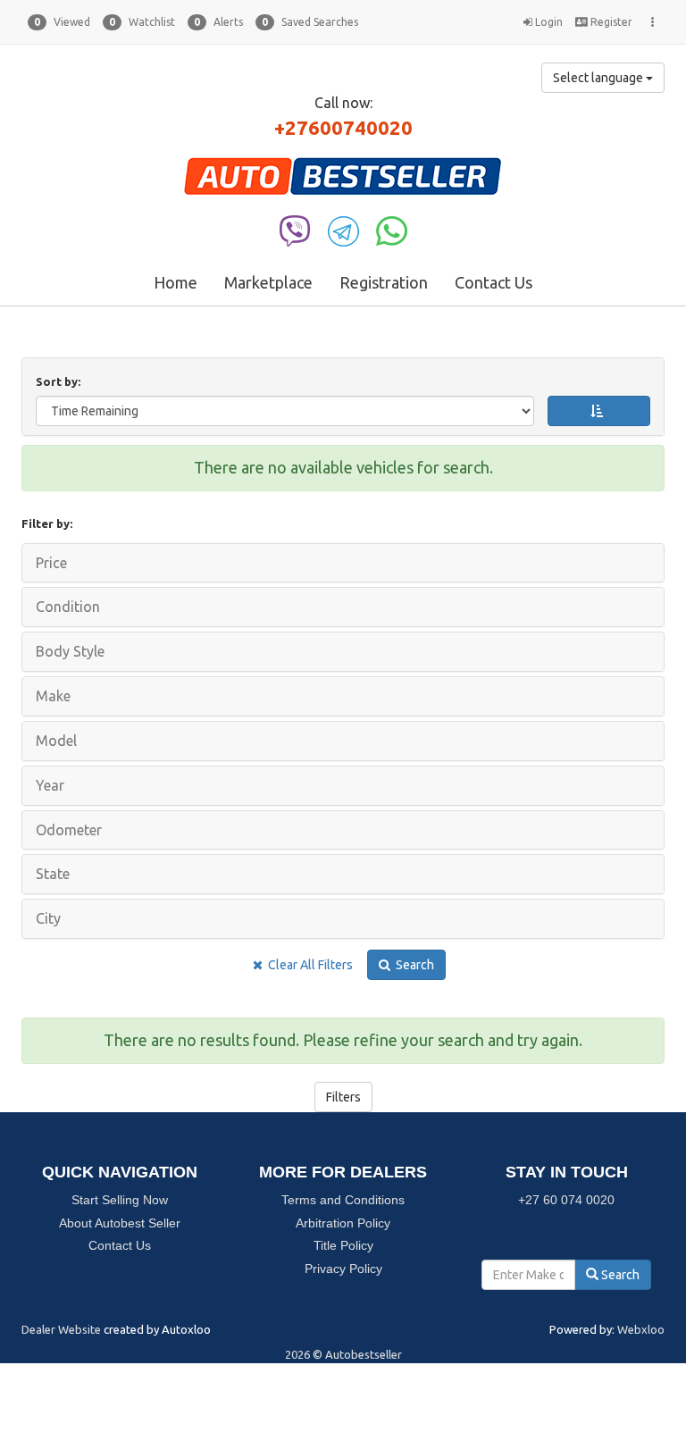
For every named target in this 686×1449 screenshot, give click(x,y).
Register (610, 22)
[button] (58, 22)
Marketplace (268, 282)
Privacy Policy (343, 1268)
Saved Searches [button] (310, 22)
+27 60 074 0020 (566, 1200)
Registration (383, 282)
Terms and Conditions (343, 1200)
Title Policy (343, 1245)
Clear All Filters (308, 965)
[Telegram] (343, 229)
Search (412, 965)
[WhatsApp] (391, 229)
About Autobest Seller (119, 1223)
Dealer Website (61, 1329)
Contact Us (493, 282)
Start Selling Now (119, 1200)
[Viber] (295, 229)
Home (175, 282)
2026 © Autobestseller (343, 1354)
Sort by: (61, 381)
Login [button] (547, 22)
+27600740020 (343, 127)
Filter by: (46, 523)
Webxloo (641, 1329)
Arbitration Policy (343, 1223)
